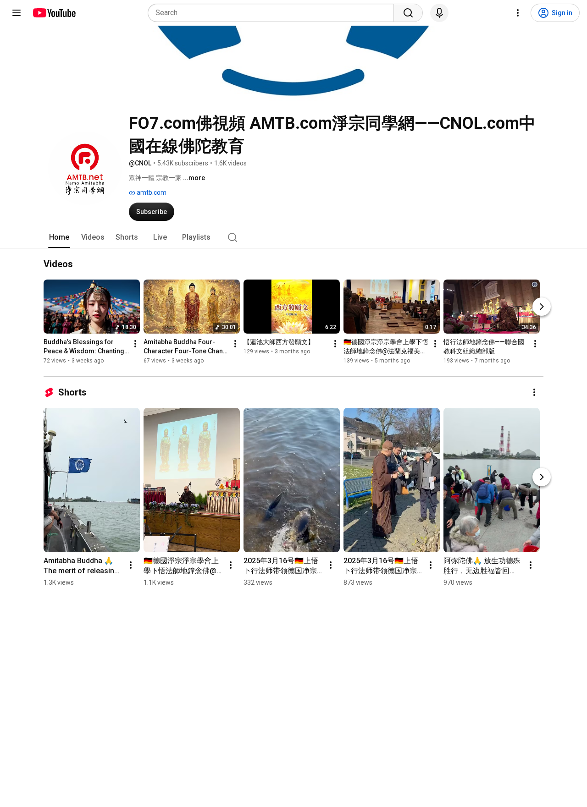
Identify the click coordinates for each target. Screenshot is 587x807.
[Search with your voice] (439, 13)
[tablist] (293, 237)
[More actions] (135, 344)
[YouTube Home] (54, 13)
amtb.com (150, 192)
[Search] (408, 13)
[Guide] (16, 12)
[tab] (59, 237)
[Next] (541, 307)
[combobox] (273, 12)
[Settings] (517, 12)
